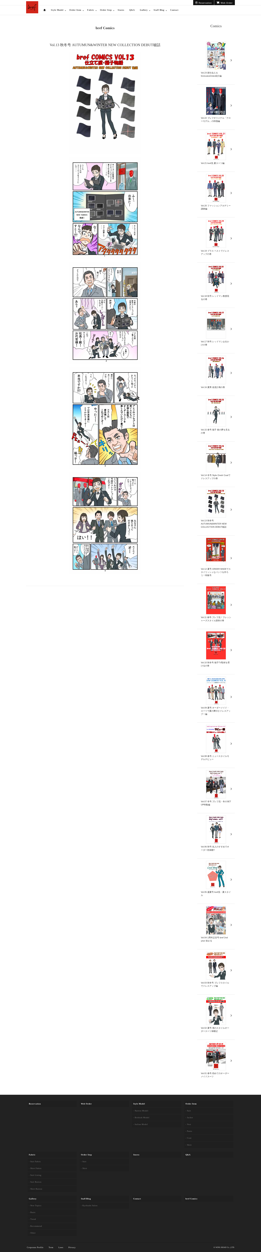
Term (51, 1247)
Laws (60, 1247)
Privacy (72, 1247)
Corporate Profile (35, 1247)
